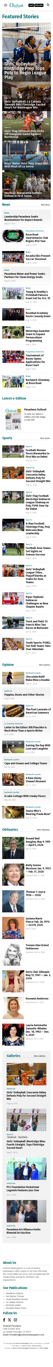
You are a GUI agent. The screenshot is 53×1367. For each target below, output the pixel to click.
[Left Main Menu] (6, 5)
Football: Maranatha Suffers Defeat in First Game (23, 194)
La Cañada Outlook (13, 724)
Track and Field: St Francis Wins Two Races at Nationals (37, 625)
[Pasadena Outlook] (13, 421)
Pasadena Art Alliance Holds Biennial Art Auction (23, 1231)
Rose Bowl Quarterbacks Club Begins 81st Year (37, 238)
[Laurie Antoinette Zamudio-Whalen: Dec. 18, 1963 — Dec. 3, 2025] (13, 1035)
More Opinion (44, 665)
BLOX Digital (44, 1348)
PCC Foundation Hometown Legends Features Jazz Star (23, 1188)
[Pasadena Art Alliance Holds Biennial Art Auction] (26, 1211)
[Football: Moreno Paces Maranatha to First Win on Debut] (13, 451)
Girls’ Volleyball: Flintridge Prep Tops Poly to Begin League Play (25, 70)
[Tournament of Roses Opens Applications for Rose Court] (13, 357)
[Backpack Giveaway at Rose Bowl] (13, 381)
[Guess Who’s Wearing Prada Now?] (13, 812)
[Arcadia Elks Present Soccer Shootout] (13, 257)
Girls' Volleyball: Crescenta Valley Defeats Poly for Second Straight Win (38, 476)
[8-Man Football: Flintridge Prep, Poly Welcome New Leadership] (13, 525)
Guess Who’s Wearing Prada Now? (38, 812)
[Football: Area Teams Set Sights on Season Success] (13, 549)
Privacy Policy (36, 1346)
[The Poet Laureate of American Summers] (13, 711)
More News (45, 205)
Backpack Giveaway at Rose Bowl (37, 381)
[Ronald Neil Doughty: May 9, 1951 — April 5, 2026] (13, 848)
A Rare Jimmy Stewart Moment (36, 779)
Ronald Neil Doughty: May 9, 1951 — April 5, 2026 (38, 842)
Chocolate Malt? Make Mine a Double (38, 678)
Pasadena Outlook (35, 231)
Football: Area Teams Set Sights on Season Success (38, 551)
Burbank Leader (33, 673)
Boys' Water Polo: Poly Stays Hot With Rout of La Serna (26, 165)
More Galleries (39, 1056)
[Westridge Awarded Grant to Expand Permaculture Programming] (13, 332)
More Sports (45, 438)
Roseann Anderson (37, 998)
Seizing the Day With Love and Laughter (38, 747)
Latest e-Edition (14, 398)
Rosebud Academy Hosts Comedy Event (38, 314)
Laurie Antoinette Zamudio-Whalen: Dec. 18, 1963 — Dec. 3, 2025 (37, 1030)
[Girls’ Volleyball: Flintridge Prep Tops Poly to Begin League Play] (26, 47)
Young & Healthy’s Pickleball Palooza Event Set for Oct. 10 (38, 295)
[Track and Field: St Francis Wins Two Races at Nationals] (13, 623)
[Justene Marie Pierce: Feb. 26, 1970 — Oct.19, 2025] (13, 928)
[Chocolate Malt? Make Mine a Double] (13, 678)
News (6, 204)
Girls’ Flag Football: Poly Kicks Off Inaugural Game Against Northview (24, 134)
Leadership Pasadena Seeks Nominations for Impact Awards (23, 218)
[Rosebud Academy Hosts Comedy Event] (13, 314)
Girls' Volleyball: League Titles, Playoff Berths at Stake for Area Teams (36, 576)
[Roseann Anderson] (13, 1008)
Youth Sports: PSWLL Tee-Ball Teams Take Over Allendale (38, 646)
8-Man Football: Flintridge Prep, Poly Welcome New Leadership (38, 528)
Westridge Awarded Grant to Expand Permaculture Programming (37, 335)
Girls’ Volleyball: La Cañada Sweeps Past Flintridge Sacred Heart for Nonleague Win (24, 104)
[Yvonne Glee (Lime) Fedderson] (13, 955)
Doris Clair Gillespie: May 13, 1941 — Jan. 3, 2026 (38, 975)
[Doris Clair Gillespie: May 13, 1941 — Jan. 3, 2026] (13, 981)
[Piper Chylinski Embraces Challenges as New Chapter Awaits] (13, 598)
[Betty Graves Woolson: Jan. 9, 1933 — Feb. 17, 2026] (13, 875)
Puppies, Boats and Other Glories (24, 694)
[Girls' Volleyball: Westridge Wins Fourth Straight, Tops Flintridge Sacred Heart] (26, 1120)
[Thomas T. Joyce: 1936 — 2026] (13, 901)
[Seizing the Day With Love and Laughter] (13, 747)
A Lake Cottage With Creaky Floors (25, 796)
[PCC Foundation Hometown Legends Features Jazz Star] (26, 1169)
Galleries (30, 468)
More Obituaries (43, 830)
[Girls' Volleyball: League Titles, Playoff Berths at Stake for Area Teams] (13, 570)
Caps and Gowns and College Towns (25, 763)
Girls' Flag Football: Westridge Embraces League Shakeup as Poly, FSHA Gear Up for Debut (38, 502)
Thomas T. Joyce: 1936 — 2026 (36, 893)
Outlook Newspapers (22, 1343)
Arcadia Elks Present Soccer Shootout (38, 257)
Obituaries (10, 829)
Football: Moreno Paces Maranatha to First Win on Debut (37, 453)
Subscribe (39, 5)
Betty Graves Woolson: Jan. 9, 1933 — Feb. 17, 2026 (38, 868)
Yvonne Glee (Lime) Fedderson (37, 947)
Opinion (8, 665)
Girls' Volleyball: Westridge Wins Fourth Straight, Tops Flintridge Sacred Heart (26, 1144)
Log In (31, 5)
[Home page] (17, 5)
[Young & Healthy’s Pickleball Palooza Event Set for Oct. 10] (13, 293)
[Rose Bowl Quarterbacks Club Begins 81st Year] (13, 236)
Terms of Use (26, 1346)
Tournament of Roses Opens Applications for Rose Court (35, 360)
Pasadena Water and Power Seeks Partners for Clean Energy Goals (24, 275)
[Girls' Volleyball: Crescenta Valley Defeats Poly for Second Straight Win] (13, 473)
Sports (7, 60)
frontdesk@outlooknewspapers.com (26, 1335)
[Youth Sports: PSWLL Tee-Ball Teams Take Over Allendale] (13, 644)
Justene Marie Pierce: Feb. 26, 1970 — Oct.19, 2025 (38, 922)
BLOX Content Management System (24, 1348)
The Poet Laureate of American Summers (38, 711)
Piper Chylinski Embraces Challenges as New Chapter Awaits (37, 601)
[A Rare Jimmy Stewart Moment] (13, 779)
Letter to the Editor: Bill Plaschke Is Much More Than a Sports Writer (25, 729)
